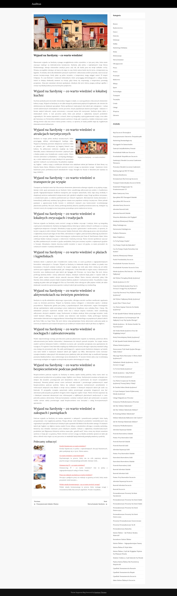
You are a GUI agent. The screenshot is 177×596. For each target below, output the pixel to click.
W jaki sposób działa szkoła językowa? (126, 341)
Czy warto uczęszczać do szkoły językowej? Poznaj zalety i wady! (124, 382)
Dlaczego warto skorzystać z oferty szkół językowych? (127, 357)
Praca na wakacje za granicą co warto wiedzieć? (75, 475)
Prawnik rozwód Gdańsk (121, 441)
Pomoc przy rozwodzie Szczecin (124, 477)
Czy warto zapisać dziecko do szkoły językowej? (126, 308)
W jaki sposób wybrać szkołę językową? (127, 313)
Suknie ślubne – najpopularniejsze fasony (127, 543)
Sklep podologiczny (119, 225)
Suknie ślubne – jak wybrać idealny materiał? (125, 534)
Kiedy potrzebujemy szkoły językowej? (126, 337)
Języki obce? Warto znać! (122, 303)
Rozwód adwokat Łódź (121, 473)
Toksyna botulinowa (120, 175)
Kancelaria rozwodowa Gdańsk (123, 461)
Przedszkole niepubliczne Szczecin (125, 156)
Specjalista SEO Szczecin (121, 201)
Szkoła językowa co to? (121, 282)
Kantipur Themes (100, 592)
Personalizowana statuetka (122, 529)
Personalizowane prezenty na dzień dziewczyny (125, 509)
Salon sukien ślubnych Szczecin (124, 580)
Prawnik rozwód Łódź (120, 445)
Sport (115, 87)
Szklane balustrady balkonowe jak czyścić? (128, 418)
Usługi (115, 107)
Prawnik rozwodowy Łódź (122, 465)
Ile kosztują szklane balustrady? (124, 414)
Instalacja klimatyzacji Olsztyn (123, 221)
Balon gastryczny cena (121, 193)
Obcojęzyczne (118, 64)
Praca (115, 68)
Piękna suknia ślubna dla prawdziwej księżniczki (126, 563)
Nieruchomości (118, 60)
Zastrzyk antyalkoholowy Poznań (124, 148)
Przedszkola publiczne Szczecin (124, 152)
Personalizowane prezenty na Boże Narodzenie (125, 494)
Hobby (115, 44)
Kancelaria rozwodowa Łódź (123, 457)
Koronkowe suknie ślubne (122, 539)
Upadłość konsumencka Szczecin (124, 576)
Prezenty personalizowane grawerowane (127, 521)
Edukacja (116, 40)
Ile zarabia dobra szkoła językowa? (125, 387)
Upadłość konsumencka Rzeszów (124, 568)
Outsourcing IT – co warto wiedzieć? (72, 465)
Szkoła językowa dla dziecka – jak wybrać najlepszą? (127, 273)
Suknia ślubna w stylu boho (122, 547)
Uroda (115, 103)
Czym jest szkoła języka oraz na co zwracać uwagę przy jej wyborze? (125, 287)
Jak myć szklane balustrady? (122, 406)
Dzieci (115, 32)
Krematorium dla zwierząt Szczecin (125, 179)
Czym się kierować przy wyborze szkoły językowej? (127, 294)
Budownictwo (118, 28)
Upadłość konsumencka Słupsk (124, 572)
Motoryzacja (117, 56)
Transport (116, 95)
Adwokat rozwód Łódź (121, 209)
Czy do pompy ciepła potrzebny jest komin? (125, 250)
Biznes (115, 24)
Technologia (117, 91)
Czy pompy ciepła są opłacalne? (124, 245)
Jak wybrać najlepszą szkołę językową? (126, 299)
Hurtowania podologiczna (122, 229)
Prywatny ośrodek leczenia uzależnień (126, 167)
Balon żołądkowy (119, 237)
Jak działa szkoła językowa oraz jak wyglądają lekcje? (125, 332)
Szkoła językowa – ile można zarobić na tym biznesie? (126, 325)
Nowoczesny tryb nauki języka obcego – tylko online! (127, 350)
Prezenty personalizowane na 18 (124, 525)
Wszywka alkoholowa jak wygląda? (125, 217)
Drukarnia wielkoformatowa (122, 426)
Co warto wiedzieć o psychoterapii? (71, 456)
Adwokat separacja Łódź (121, 449)
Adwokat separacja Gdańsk (122, 430)
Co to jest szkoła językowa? (122, 369)
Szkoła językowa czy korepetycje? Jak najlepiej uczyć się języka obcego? (126, 319)
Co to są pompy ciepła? (121, 241)
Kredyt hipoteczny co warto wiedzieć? (72, 446)
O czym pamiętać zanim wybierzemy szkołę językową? (126, 392)
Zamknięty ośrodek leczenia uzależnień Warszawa (127, 161)
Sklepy (115, 83)
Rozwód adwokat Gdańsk (121, 469)
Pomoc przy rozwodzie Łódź (123, 438)
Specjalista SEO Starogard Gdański (125, 197)
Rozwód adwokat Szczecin (122, 485)
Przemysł (116, 76)
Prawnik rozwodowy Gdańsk (123, 434)
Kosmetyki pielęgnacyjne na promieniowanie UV (122, 188)
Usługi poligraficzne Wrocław (123, 398)
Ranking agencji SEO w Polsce (123, 171)
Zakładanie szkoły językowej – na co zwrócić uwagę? (125, 363)
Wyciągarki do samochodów (123, 144)
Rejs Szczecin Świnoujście (122, 132)
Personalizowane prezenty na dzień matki (127, 500)
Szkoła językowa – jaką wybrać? (124, 373)
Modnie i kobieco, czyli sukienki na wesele (128, 558)
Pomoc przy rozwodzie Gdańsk (124, 453)
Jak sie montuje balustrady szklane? (125, 422)
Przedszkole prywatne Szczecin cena (126, 267)
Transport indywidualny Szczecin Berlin (127, 183)
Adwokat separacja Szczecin (123, 481)
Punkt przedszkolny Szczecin (123, 259)
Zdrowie (116, 115)
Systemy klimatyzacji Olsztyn (123, 255)
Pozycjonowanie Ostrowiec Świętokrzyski (127, 136)
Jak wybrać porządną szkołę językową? (126, 278)
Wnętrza (116, 111)
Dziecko (116, 36)
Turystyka (116, 99)
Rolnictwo (116, 79)
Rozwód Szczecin (119, 489)
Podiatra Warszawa (119, 233)
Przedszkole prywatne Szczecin (124, 263)
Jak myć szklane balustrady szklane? (125, 410)
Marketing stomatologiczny (122, 140)
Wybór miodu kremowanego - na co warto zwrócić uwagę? (79, 484)
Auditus (36, 4)
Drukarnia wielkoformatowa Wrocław (126, 402)
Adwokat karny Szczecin (121, 205)
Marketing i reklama (120, 48)
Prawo (115, 72)
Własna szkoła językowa (121, 345)
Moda (115, 52)
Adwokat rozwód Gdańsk (121, 213)
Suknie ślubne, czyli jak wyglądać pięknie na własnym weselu (127, 552)
